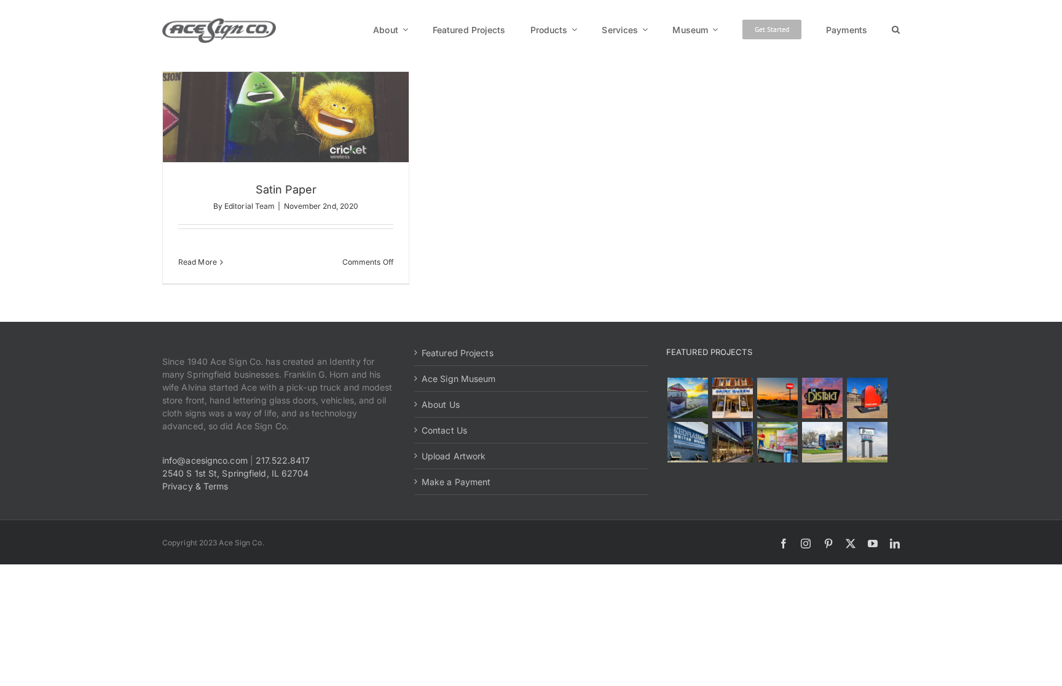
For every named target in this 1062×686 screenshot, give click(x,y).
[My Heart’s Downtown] (867, 398)
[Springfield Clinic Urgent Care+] (822, 442)
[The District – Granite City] (822, 398)
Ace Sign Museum (459, 378)
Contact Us (444, 430)
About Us (441, 404)
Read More (197, 262)
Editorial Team (249, 206)
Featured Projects (458, 353)
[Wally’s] (777, 398)
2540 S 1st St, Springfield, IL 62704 (235, 473)
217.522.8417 (283, 460)
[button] (896, 29)
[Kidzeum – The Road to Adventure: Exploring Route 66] (777, 442)
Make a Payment (456, 482)
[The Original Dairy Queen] (732, 398)
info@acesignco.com (205, 460)
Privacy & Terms (195, 486)
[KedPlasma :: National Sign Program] (687, 442)
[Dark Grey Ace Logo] (219, 22)
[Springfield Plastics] (867, 442)
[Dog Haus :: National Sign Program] (732, 442)
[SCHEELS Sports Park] (687, 398)
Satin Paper (286, 189)
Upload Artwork (454, 456)
